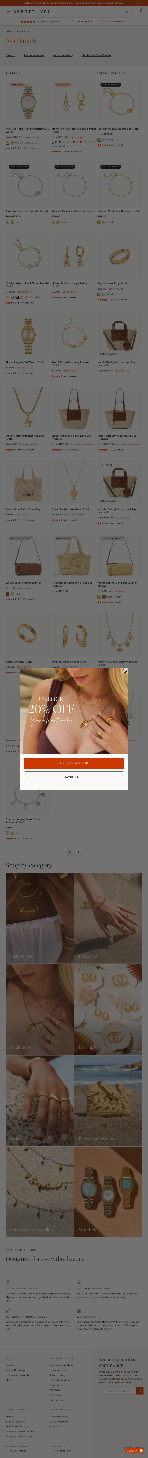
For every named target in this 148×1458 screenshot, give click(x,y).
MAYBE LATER (74, 777)
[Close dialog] (125, 671)
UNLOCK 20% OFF (74, 763)
